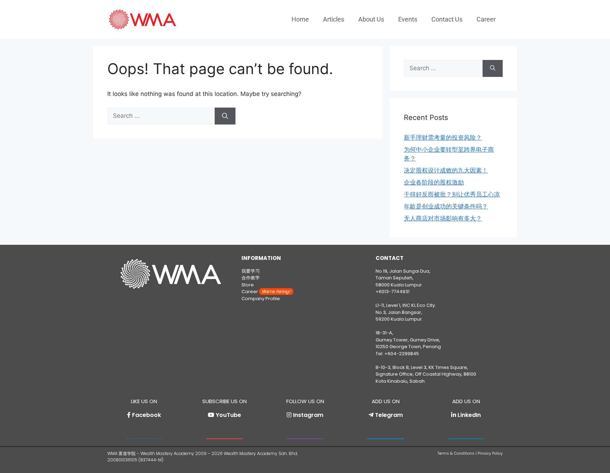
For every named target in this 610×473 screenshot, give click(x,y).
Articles (333, 19)
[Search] (225, 116)
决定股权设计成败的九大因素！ (446, 170)
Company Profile (260, 298)
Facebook (146, 415)
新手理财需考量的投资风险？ (443, 137)
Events (407, 19)
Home (300, 19)
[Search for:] (161, 115)
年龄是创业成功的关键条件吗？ (446, 206)
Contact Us (446, 19)
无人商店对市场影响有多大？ (443, 218)
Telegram (389, 415)
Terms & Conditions (455, 453)
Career (486, 19)
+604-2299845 (401, 353)
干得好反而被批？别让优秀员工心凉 (452, 194)
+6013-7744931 (392, 291)
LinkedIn (469, 415)
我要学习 (250, 271)
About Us (371, 19)
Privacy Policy (490, 453)
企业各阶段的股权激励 (434, 182)
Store (247, 284)
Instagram (308, 415)
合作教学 (250, 277)
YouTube (228, 415)
